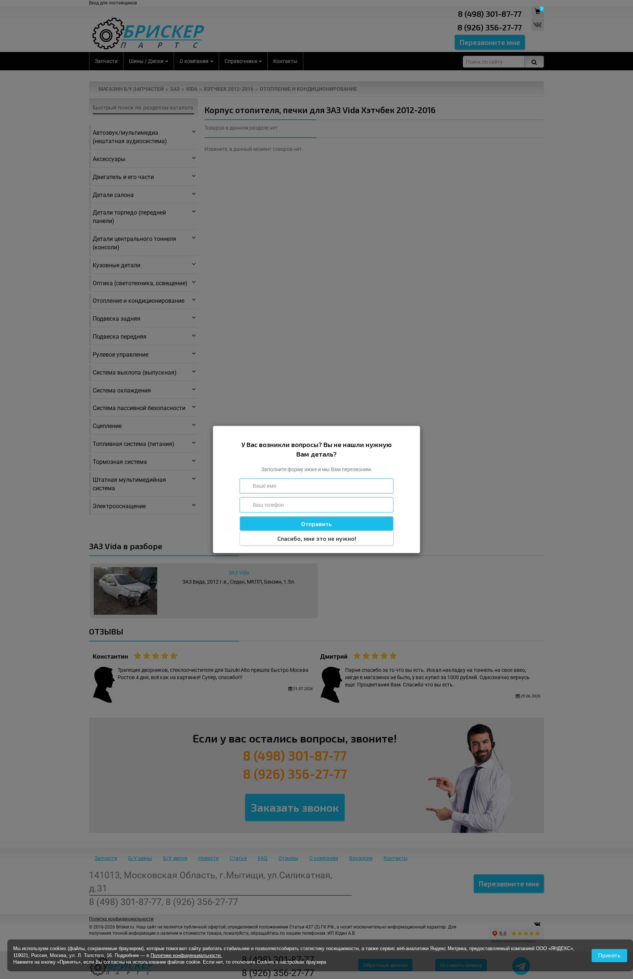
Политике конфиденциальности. (186, 955)
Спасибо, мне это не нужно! (316, 538)
